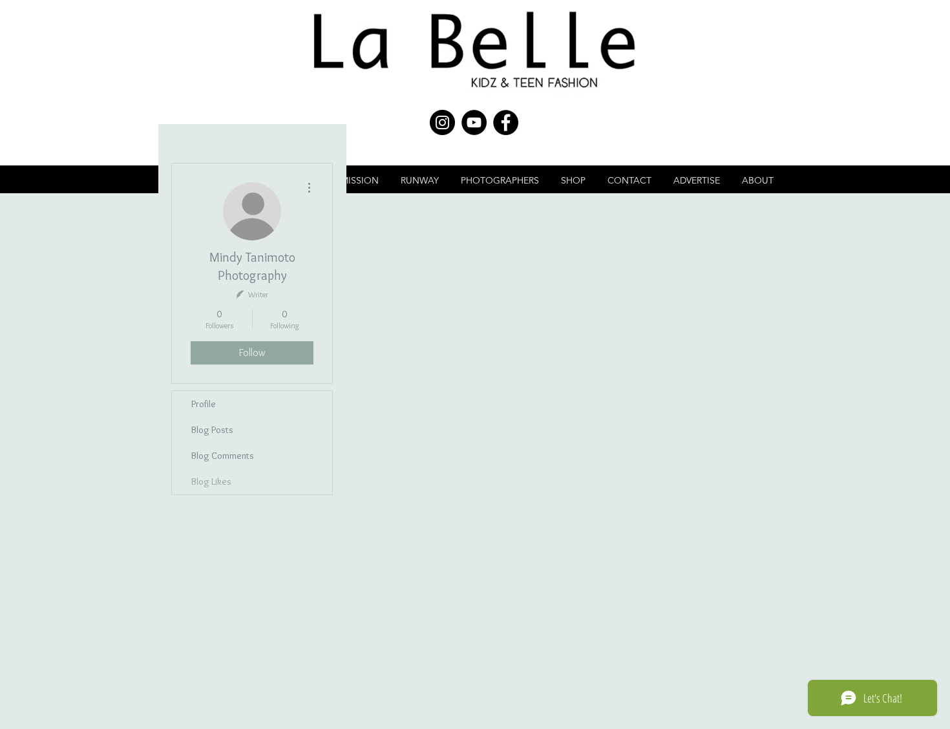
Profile (203, 404)
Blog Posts (212, 430)
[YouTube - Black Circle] (474, 122)
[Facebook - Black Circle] (505, 122)
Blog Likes (211, 481)
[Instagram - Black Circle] (442, 122)
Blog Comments (222, 455)
